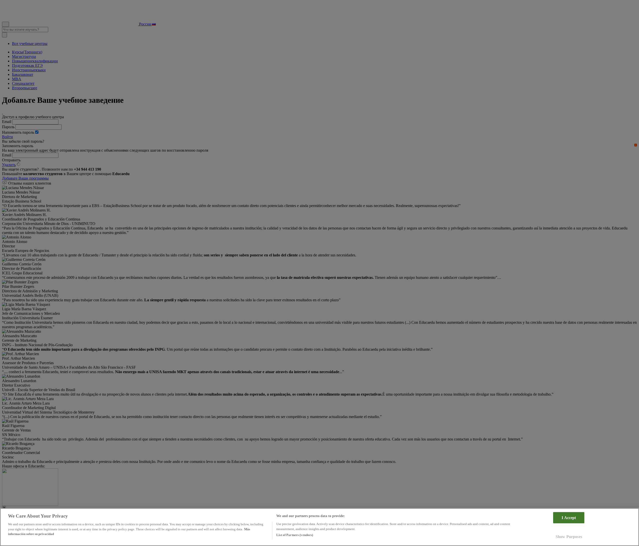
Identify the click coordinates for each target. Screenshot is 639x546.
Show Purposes (569, 537)
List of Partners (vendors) (294, 535)
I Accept (569, 518)
